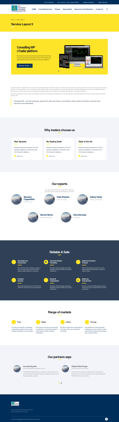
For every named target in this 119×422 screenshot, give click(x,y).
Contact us (99, 9)
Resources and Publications (83, 9)
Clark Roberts (63, 196)
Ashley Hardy (96, 196)
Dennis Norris (46, 214)
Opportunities (67, 9)
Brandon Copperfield (29, 198)
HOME (34, 9)
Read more (19, 156)
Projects (57, 9)
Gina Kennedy (79, 214)
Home (12, 19)
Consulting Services (45, 9)
